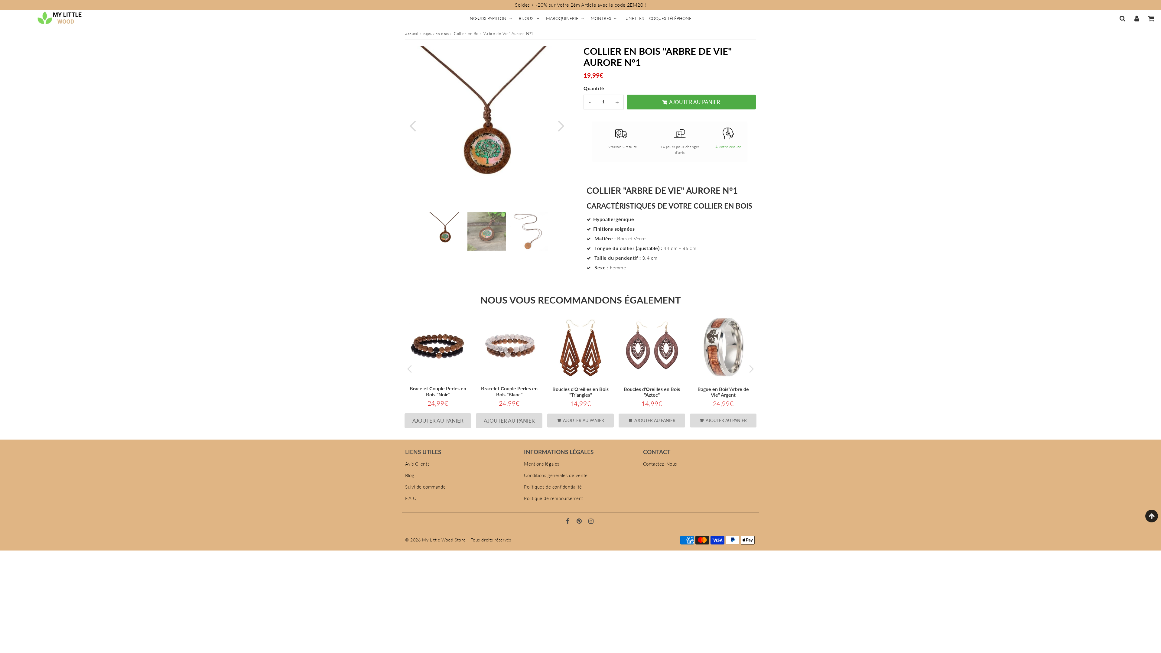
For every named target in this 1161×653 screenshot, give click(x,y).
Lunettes (633, 18)
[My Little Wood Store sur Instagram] (591, 521)
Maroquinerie (562, 18)
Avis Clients (417, 463)
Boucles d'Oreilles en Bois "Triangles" (580, 392)
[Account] (1136, 18)
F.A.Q (411, 498)
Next (561, 125)
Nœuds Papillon (488, 18)
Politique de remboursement (553, 498)
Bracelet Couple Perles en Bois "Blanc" (509, 391)
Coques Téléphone (670, 18)
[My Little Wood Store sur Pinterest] (580, 521)
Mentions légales (541, 463)
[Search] (1122, 18)
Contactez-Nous (660, 463)
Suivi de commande (425, 486)
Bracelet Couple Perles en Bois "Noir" (438, 391)
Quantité (594, 88)
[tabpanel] (445, 231)
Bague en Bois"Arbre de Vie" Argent (723, 392)
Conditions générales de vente (555, 475)
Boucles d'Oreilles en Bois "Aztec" (652, 392)
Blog (409, 475)
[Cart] (1151, 18)
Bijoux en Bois (436, 33)
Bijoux (526, 18)
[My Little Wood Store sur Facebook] (568, 521)
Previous (412, 125)
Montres (601, 18)
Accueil (411, 33)
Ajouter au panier (583, 420)
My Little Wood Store (443, 539)
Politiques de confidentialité (553, 486)
